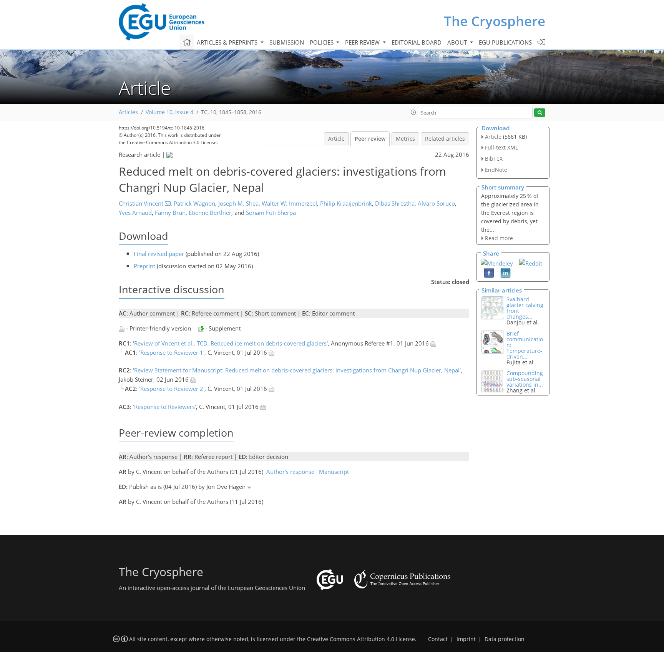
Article (336, 138)
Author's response (290, 471)
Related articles (445, 138)
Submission (286, 42)
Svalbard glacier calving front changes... (524, 308)
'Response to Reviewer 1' (171, 352)
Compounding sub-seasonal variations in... (524, 378)
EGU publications (505, 42)
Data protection (505, 639)
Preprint (144, 266)
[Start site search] (539, 112)
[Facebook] (489, 272)
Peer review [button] (363, 42)
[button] (413, 112)
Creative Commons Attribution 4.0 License (361, 639)
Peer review (370, 138)
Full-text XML (501, 147)
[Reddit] (530, 262)
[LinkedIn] (505, 272)
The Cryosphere (494, 21)
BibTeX (494, 158)
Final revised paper (159, 254)
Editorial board (417, 42)
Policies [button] (322, 42)
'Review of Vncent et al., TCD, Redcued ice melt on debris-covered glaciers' (230, 343)
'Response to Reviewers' (164, 406)
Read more (499, 238)
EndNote (496, 169)
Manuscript (334, 471)
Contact (438, 639)
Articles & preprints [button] (228, 42)
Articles (128, 112)
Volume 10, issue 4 (169, 112)
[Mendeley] (497, 262)
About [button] (457, 42)
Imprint (466, 639)
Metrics (405, 138)
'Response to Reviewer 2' (171, 388)
